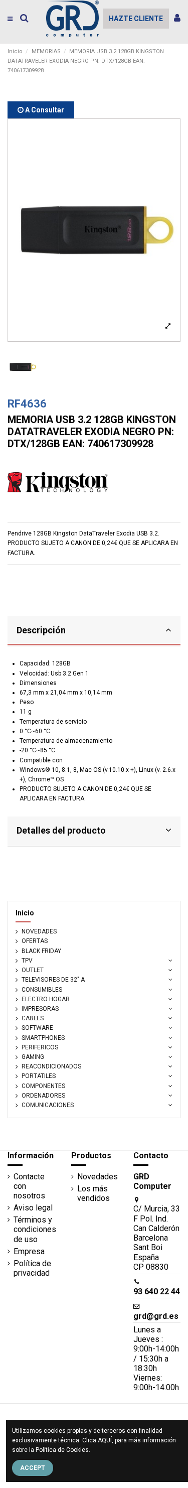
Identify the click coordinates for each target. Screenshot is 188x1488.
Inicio (25, 913)
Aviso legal (33, 1207)
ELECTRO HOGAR (46, 999)
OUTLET (33, 970)
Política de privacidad (32, 1268)
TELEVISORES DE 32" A (53, 979)
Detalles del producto (61, 830)
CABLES (33, 1018)
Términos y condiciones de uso (35, 1229)
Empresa (29, 1251)
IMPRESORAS (40, 1008)
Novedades (97, 1176)
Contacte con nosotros (29, 1186)
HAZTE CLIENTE (136, 19)
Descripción (41, 630)
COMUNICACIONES (48, 1105)
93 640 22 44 (156, 1291)
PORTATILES (39, 1075)
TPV (27, 960)
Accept (32, 1467)
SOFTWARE (37, 1027)
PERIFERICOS (40, 1047)
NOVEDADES (39, 931)
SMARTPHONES (43, 1037)
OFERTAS (35, 940)
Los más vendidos (93, 1193)
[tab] (94, 631)
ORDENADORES (43, 1095)
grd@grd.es (155, 1316)
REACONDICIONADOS (51, 1066)
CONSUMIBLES (42, 989)
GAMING (33, 1056)
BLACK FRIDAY (41, 951)
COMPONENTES (43, 1086)
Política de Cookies (62, 1449)
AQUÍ (105, 1440)
